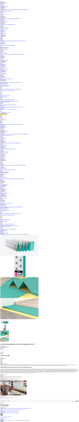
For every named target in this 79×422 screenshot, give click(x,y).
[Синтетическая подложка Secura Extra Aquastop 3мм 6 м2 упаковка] (19, 276)
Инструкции (29, 408)
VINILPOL (26, 9)
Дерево (3, 12)
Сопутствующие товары (3, 86)
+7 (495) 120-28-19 (13, 109)
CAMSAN (11, 40)
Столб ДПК (15, 82)
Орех (2, 15)
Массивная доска (2, 31)
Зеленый (14, 54)
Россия (3, 150)
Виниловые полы (2, 7)
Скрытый (10, 99)
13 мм (3, 21)
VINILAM (24, 9)
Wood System (13, 24)
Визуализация (11, 409)
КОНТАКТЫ (2, 233)
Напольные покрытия (3, 2)
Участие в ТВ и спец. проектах (11, 411)
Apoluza (1, 55)
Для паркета (8, 219)
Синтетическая (11, 104)
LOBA (1, 93)
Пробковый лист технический (4, 104)
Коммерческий (2, 52)
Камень (1, 12)
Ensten (1, 9)
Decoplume (1, 67)
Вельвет (1, 199)
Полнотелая (5, 73)
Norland (14, 9)
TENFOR (8, 24)
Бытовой (5, 52)
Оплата (15, 124)
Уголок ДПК (2, 85)
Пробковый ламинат (5, 6)
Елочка (5, 43)
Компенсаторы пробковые (4, 96)
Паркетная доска (2, 22)
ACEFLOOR (11, 9)
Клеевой (1, 6)
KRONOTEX (18, 40)
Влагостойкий (2, 43)
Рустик (5, 33)
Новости (1, 411)
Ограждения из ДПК (3, 80)
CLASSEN (14, 40)
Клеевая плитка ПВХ (3, 135)
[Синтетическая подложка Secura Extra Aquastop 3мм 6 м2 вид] (19, 255)
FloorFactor (7, 9)
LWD (17, 225)
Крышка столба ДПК (7, 82)
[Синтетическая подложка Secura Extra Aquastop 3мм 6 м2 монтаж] (19, 297)
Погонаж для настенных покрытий (5, 101)
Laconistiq (5, 225)
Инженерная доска (3, 16)
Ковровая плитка (2, 56)
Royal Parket (15, 18)
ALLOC (21, 40)
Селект (3, 33)
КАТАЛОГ (1, 231)
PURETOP (12, 213)
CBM (25, 40)
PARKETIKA (5, 213)
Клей (1, 211)
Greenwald (5, 40)
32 (0, 46)
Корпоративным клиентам (16, 412)
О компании (6, 124)
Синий (12, 54)
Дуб (0, 15)
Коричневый (9, 54)
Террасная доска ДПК (3, 71)
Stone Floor (1, 49)
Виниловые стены (2, 64)
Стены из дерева (2, 69)
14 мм (4, 21)
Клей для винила (2, 90)
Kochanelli (1, 162)
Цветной (4, 54)
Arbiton (3, 346)
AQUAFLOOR (20, 9)
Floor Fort (8, 40)
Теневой (13, 99)
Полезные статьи (9, 408)
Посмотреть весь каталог (3, 230)
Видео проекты (18, 124)
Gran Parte (12, 18)
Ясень (7, 27)
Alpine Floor (16, 9)
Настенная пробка (2, 61)
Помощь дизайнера (15, 409)
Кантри (5, 153)
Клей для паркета (7, 90)
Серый (12, 45)
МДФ (5, 99)
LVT (4, 138)
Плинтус (1, 97)
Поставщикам (6, 412)
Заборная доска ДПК (3, 78)
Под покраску (7, 193)
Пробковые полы (2, 127)
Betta (2, 9)
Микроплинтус (2, 99)
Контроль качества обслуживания (18, 408)
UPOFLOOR (5, 24)
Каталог (1, 1)
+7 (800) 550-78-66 (7, 109)
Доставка (21, 124)
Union (5, 9)
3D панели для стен (3, 65)
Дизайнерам (9, 124)
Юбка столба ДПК (20, 82)
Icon (4, 9)
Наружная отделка (3, 70)
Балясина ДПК (2, 82)
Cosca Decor (5, 67)
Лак (0, 91)
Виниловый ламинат (9, 135)
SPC (3, 138)
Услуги (12, 124)
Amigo (11, 24)
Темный (1, 45)
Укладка (22, 409)
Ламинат (1, 38)
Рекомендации (25, 408)
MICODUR (5, 49)
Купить (1, 353)
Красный (16, 54)
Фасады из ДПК (2, 79)
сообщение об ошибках (49, 365)
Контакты (3, 109)
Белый (14, 45)
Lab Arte (7, 18)
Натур (1, 33)
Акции (1, 109)
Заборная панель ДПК (9, 78)
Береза (1, 27)
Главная (1, 234)
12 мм (1, 21)
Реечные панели (2, 193)
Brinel (10, 18)
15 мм (6, 21)
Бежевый (10, 45)
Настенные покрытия (3, 185)
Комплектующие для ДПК (4, 83)
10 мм (1, 30)
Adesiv (15, 213)
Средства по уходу (3, 105)
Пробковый (7, 99)
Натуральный (4, 45)
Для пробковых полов (3, 219)
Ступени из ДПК (2, 75)
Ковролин (1, 50)
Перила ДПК (12, 82)
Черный (6, 54)
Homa (2, 213)
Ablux (9, 18)
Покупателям (2, 124)
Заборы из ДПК (2, 76)
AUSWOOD (2, 24)
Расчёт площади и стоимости (4, 409)
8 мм (1, 42)
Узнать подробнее (26, 420)
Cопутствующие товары (6, 234)
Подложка (1, 102)
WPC (5, 138)
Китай (1, 150)
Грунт (1, 95)
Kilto (1, 213)
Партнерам (1, 108)
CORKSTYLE (2, 129)
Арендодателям (10, 412)
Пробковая (14, 104)
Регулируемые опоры (7, 85)
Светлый (7, 45)
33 (1, 46)
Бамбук (3, 27)
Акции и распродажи (3, 408)
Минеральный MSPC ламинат (4, 47)
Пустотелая (2, 73)
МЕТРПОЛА (9, 213)
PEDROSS (11, 225)
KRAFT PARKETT (3, 18)
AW (3, 55)
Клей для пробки (12, 90)
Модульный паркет (3, 35)
